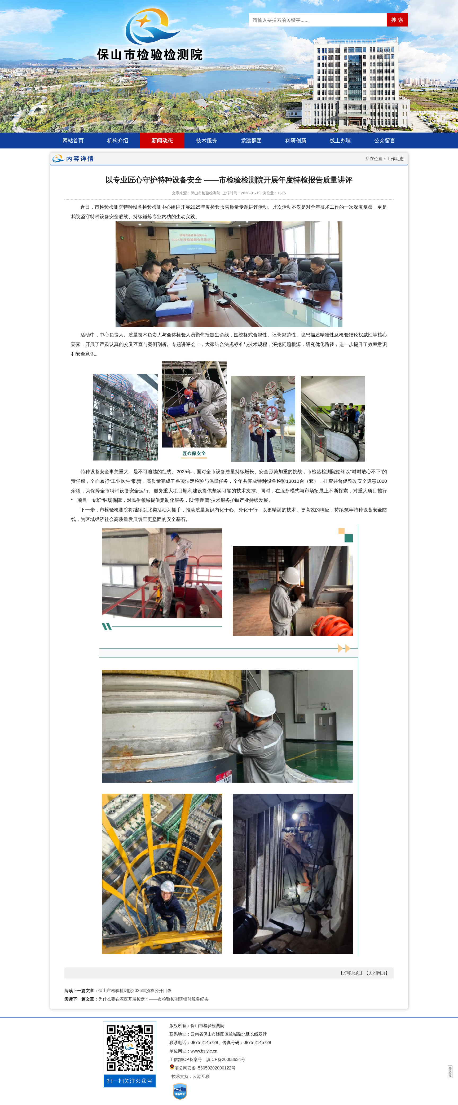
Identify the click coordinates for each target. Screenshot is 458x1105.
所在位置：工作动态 (384, 158)
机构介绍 (117, 140)
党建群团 (251, 140)
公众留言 (384, 140)
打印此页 (351, 973)
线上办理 (340, 140)
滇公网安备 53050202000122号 (205, 1068)
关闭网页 (376, 973)
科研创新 (295, 140)
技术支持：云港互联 (190, 1076)
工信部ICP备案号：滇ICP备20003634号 (207, 1059)
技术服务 (206, 140)
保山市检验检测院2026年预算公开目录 (134, 990)
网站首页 (73, 140)
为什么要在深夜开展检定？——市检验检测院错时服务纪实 (153, 999)
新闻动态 (162, 140)
